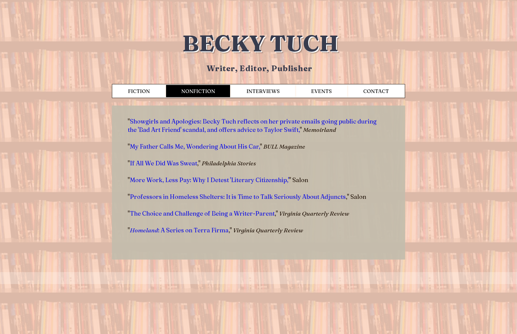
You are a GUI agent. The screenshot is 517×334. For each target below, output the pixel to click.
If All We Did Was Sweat (163, 163)
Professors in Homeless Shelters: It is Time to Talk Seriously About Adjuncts (238, 196)
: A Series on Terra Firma (179, 230)
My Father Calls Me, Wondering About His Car (194, 146)
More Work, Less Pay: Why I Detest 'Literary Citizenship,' (209, 180)
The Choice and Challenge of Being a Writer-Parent (202, 213)
